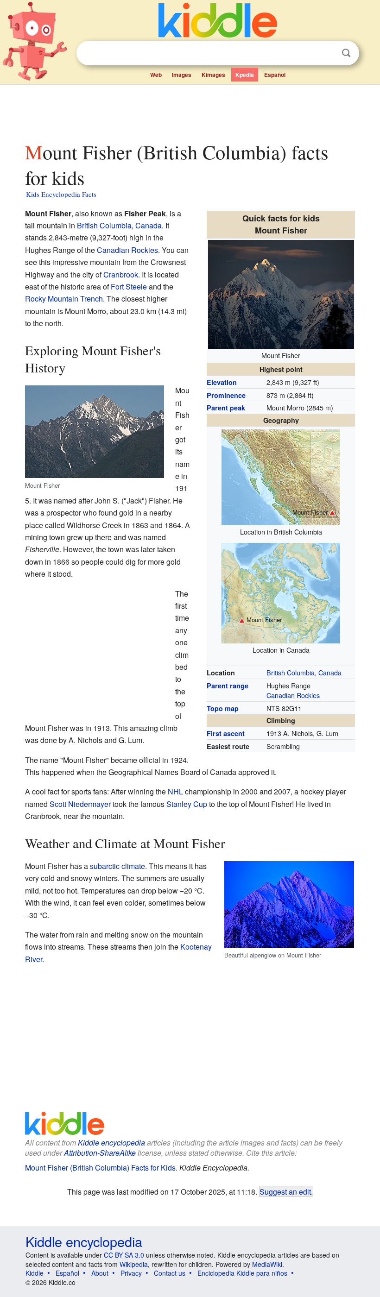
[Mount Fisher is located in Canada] (281, 592)
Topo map (223, 708)
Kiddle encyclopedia (111, 1142)
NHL (175, 791)
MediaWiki (267, 1264)
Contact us (169, 1273)
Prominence (226, 395)
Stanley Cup (186, 804)
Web (156, 74)
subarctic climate (117, 866)
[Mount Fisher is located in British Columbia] (281, 476)
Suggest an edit (285, 1191)
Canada (148, 225)
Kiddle (34, 1273)
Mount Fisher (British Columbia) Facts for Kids (100, 1167)
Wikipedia (134, 1264)
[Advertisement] (190, 110)
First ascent (226, 733)
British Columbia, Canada (304, 672)
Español (274, 74)
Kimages (213, 74)
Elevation (222, 382)
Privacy (131, 1273)
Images (181, 74)
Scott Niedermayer (80, 804)
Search (346, 53)
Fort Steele (129, 286)
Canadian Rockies (293, 695)
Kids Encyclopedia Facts (61, 194)
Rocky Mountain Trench (64, 298)
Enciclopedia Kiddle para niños (242, 1273)
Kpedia (244, 74)
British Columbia (104, 225)
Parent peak (226, 407)
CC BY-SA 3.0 (124, 1254)
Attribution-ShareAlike (100, 1152)
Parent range (227, 685)
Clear (327, 53)
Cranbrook (120, 274)
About (99, 1273)
